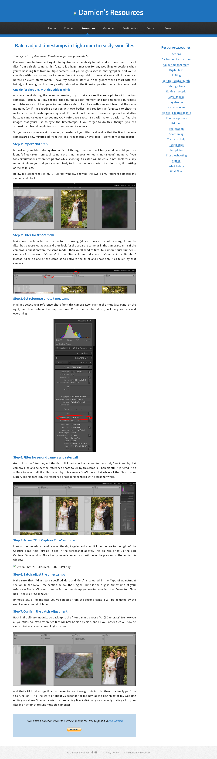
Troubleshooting (176, 155)
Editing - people (176, 91)
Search (169, 28)
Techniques (176, 144)
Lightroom (176, 102)
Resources (111, 12)
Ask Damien (115, 721)
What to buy (176, 166)
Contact (151, 28)
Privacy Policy (111, 752)
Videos (176, 160)
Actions (176, 54)
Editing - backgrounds (176, 80)
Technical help (176, 139)
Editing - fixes (176, 86)
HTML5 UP (144, 752)
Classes (68, 28)
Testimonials (130, 28)
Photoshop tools (176, 118)
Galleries (108, 28)
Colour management (176, 65)
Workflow (176, 171)
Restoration (176, 129)
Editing (176, 75)
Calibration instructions (176, 59)
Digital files (176, 70)
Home (52, 28)
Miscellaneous (176, 107)
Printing (176, 123)
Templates (176, 150)
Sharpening (176, 134)
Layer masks (176, 96)
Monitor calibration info (176, 113)
